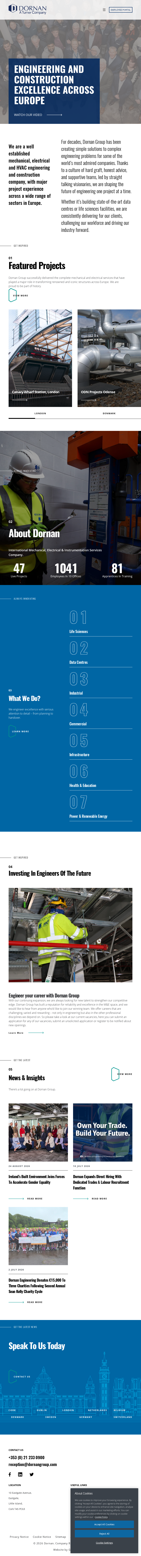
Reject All (104, 1533)
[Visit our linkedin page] (20, 1474)
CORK (12, 1410)
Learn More (16, 1033)
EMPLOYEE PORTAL (121, 9)
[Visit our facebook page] (10, 1474)
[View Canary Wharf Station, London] (40, 362)
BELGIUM (120, 1410)
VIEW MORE (20, 295)
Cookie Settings (104, 1542)
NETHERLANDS (97, 1410)
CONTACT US (22, 1376)
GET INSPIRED (21, 245)
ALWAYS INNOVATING (25, 471)
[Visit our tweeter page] (32, 1474)
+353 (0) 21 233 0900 (27, 1457)
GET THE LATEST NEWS (25, 1327)
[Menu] (103, 10)
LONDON (68, 1410)
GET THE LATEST (22, 1060)
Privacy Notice (19, 1537)
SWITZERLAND (123, 1417)
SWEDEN (50, 1417)
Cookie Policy (101, 1517)
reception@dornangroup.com (33, 1464)
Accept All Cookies (104, 1524)
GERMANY (85, 1417)
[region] (104, 1520)
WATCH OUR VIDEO (28, 115)
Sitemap (60, 1537)
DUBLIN (42, 1410)
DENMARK (17, 1417)
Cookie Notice (42, 1537)
